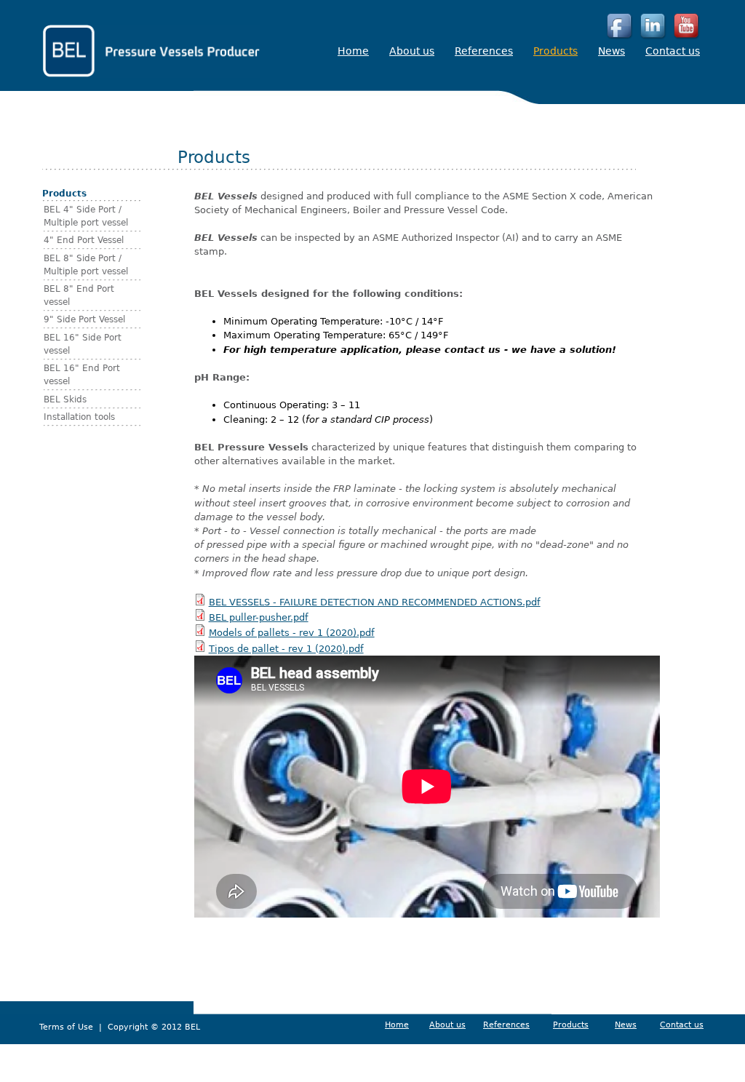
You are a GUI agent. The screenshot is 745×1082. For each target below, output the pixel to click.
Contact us (672, 51)
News (611, 51)
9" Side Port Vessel (84, 319)
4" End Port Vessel (84, 240)
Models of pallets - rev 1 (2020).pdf (292, 632)
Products (555, 51)
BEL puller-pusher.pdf (258, 617)
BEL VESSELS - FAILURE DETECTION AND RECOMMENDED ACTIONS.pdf (375, 602)
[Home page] (151, 74)
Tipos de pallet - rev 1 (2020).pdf (286, 648)
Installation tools (79, 417)
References (484, 51)
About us (411, 51)
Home (353, 51)
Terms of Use (67, 1027)
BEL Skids (65, 399)
